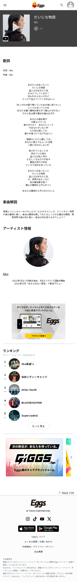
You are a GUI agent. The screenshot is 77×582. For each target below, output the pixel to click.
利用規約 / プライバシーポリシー (38, 546)
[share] (36, 28)
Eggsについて (38, 536)
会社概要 (38, 551)
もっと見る (38, 426)
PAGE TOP (68, 493)
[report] (41, 28)
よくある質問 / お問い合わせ (39, 541)
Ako (36, 21)
